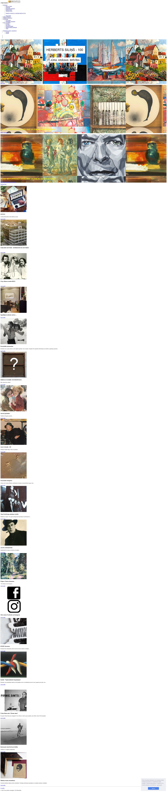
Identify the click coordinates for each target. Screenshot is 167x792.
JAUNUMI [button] (5, 19)
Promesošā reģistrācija (10, 8)
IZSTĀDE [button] (3, 83)
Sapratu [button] (153, 788)
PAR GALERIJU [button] (7, 22)
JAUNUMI (8, 20)
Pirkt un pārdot (9, 6)
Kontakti (7, 23)
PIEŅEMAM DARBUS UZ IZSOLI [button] (8, 182)
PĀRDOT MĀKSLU (7, 18)
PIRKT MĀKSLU (7, 16)
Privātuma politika (9, 26)
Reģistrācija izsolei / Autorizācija (10, 30)
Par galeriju (8, 25)
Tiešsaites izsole (9, 11)
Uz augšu (2, 788)
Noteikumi (8, 7)
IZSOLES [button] (5, 5)
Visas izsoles (8, 15)
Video (7, 28)
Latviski (7, 32)
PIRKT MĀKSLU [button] (4, 132)
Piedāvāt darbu (9, 9)
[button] (2, 184)
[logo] (14, 2)
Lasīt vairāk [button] (159, 785)
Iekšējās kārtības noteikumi (11, 27)
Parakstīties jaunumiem (10, 21)
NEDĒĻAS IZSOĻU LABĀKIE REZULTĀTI (16, 13)
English (7, 33)
